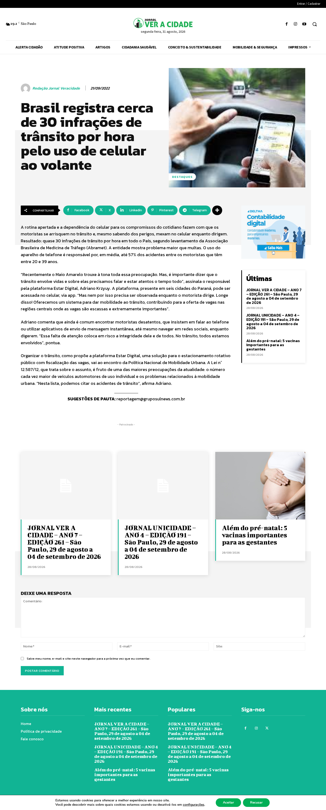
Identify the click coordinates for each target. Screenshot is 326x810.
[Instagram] (295, 24)
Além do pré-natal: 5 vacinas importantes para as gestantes (273, 345)
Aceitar (228, 802)
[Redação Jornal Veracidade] (26, 88)
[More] (217, 210)
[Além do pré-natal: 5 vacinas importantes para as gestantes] (260, 485)
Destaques (182, 177)
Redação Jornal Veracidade (56, 88)
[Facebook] (286, 24)
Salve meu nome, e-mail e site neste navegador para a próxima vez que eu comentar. (88, 658)
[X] (267, 728)
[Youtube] (304, 24)
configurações (193, 805)
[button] (314, 24)
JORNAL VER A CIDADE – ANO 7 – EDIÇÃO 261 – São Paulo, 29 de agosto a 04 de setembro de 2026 (274, 296)
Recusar (256, 802)
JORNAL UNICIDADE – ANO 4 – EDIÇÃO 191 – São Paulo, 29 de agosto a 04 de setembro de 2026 (273, 321)
